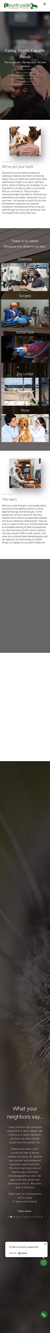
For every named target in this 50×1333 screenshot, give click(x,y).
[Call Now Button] (43, 1314)
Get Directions (25, 82)
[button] (44, 1262)
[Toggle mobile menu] (44, 4)
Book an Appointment (25, 72)
